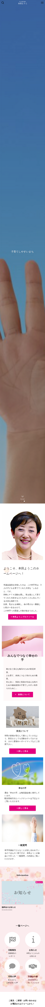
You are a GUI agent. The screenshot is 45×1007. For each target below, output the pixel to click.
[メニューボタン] (42, 3)
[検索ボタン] (3, 3)
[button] (20, 501)
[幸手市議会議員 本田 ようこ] (22, 3)
